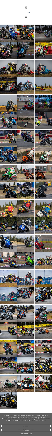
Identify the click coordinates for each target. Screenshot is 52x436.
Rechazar (26, 430)
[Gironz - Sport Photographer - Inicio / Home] (26, 5)
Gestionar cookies (26, 434)
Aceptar (26, 426)
